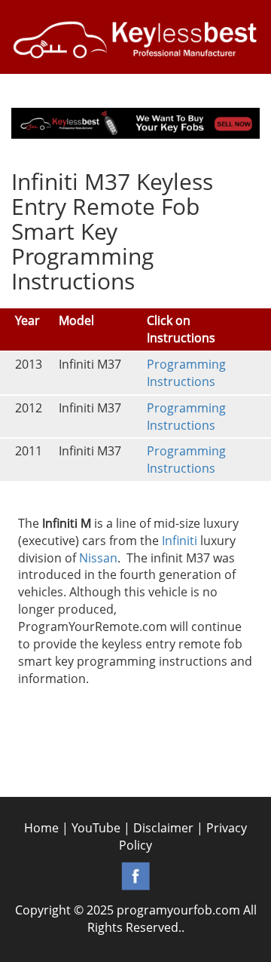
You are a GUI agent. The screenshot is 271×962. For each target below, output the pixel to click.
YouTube (96, 828)
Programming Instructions (186, 373)
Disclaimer (163, 828)
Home (41, 828)
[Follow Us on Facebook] (135, 874)
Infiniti (179, 540)
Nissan (98, 558)
